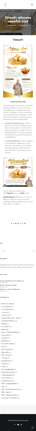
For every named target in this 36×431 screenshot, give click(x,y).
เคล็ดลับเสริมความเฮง (24, 25)
